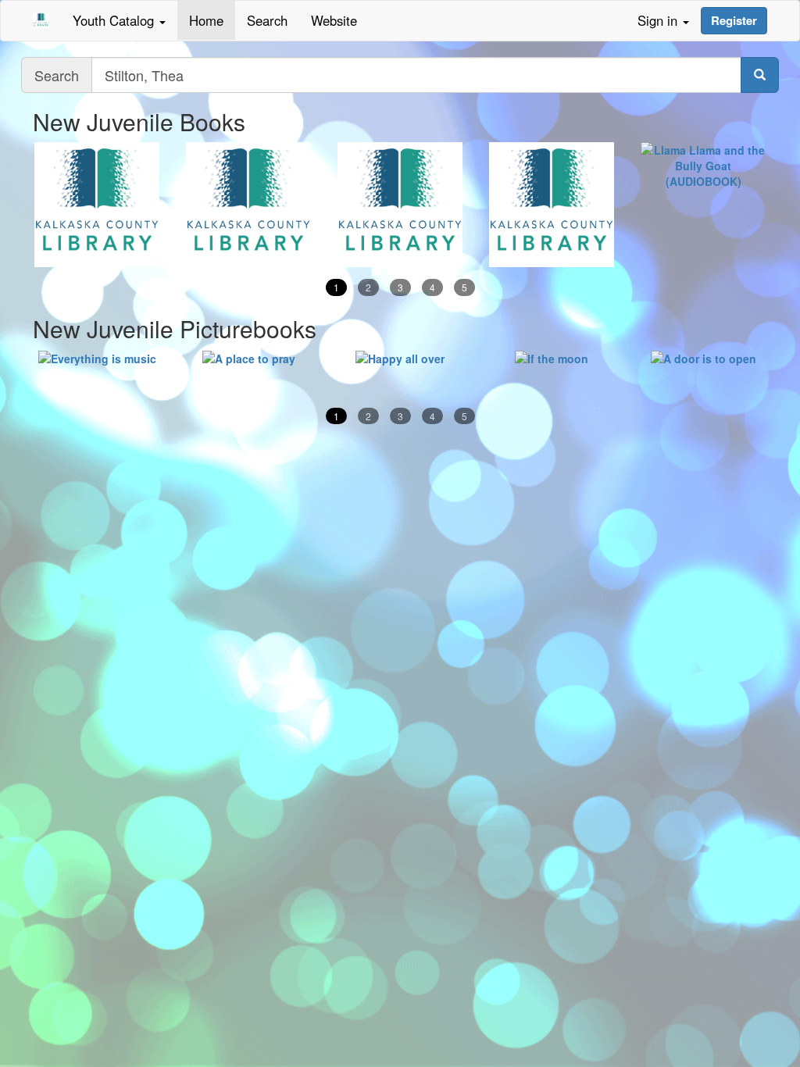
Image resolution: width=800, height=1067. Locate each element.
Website (334, 20)
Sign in (659, 20)
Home (206, 20)
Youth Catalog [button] (115, 20)
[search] (760, 75)
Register (734, 20)
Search (267, 20)
